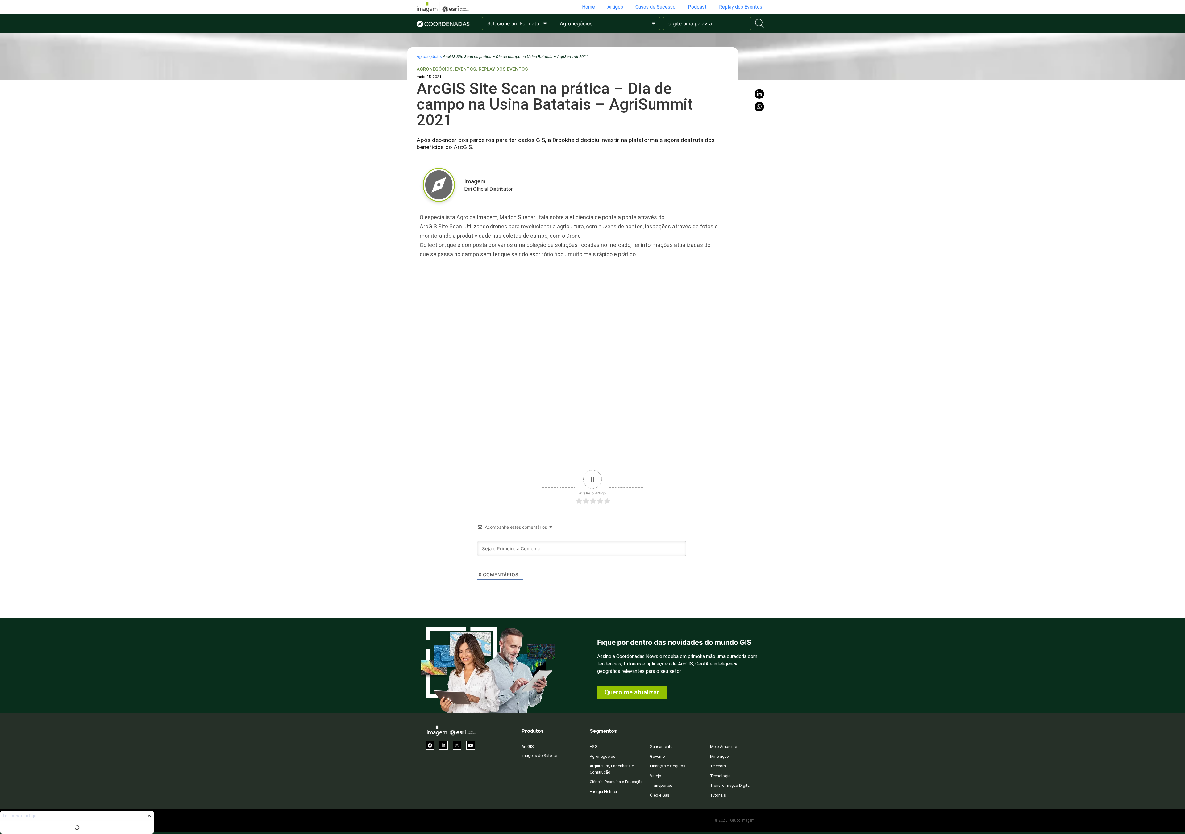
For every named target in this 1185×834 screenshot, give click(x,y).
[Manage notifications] (1170, 820)
